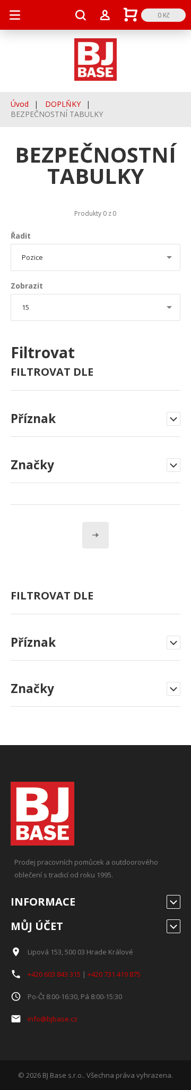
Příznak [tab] (33, 643)
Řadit (21, 236)
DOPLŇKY (63, 104)
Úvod (20, 104)
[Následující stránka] (95, 535)
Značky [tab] (32, 689)
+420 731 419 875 (114, 974)
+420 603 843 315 (54, 974)
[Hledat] (81, 15)
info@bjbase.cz (52, 1019)
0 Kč (164, 15)
